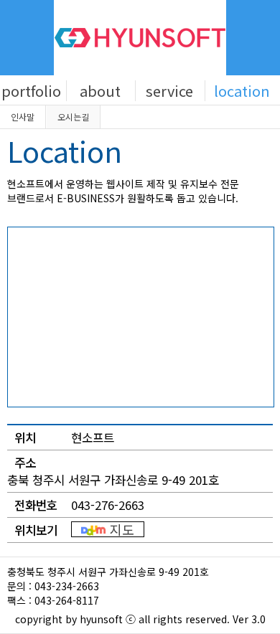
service (169, 90)
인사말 (22, 116)
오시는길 (73, 116)
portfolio (31, 90)
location (242, 90)
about (100, 90)
